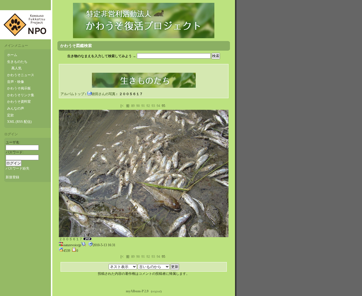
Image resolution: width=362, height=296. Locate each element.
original (156, 291)
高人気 (16, 68)
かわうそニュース (20, 75)
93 (153, 106)
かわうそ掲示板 (19, 88)
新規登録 (12, 177)
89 (133, 106)
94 (158, 106)
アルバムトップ (72, 94)
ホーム (12, 55)
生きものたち (17, 62)
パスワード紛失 (17, 168)
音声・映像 (15, 82)
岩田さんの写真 (103, 94)
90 (138, 106)
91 (143, 106)
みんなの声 (15, 108)
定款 (10, 115)
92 (148, 106)
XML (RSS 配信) (19, 122)
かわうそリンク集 (20, 95)
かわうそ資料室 (19, 102)
